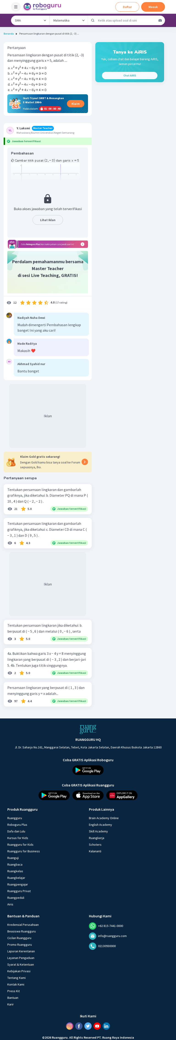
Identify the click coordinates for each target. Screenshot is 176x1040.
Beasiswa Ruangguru (21, 931)
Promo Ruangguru (19, 944)
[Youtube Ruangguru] (97, 1026)
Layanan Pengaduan (20, 958)
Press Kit (13, 991)
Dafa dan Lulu (16, 831)
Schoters (95, 844)
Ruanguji (13, 858)
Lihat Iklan (47, 220)
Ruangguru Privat (19, 891)
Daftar (127, 7)
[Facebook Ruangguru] (78, 1026)
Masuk (153, 7)
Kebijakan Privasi (18, 971)
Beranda (9, 33)
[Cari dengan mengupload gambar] (160, 20)
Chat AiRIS (130, 75)
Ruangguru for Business (23, 851)
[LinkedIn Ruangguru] (106, 1026)
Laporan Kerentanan (21, 951)
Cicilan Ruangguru (19, 938)
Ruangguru (14, 818)
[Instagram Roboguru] (69, 1026)
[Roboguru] (43, 7)
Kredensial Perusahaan (23, 925)
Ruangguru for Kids (20, 844)
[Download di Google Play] (88, 770)
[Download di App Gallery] (122, 795)
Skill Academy (98, 831)
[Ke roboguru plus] (47, 244)
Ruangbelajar (16, 878)
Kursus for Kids (17, 838)
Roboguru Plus (17, 825)
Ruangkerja (96, 838)
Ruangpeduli (15, 898)
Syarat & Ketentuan (20, 964)
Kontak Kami (15, 984)
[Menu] (16, 7)
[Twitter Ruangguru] (88, 1026)
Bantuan (12, 998)
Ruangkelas (15, 871)
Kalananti (95, 851)
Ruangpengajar (17, 884)
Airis (10, 904)
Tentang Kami (16, 978)
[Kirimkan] (93, 20)
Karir (10, 1004)
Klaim (76, 104)
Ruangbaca (14, 864)
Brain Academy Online (104, 818)
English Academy (100, 825)
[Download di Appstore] (88, 795)
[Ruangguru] (88, 729)
